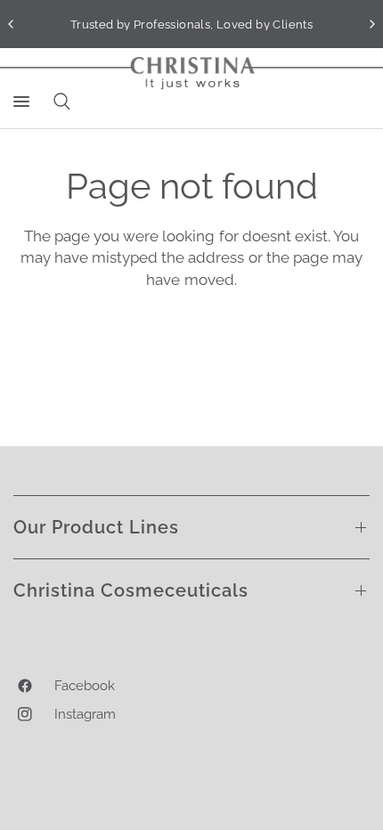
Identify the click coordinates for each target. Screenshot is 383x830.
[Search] (58, 101)
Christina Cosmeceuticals (131, 590)
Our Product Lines (96, 527)
